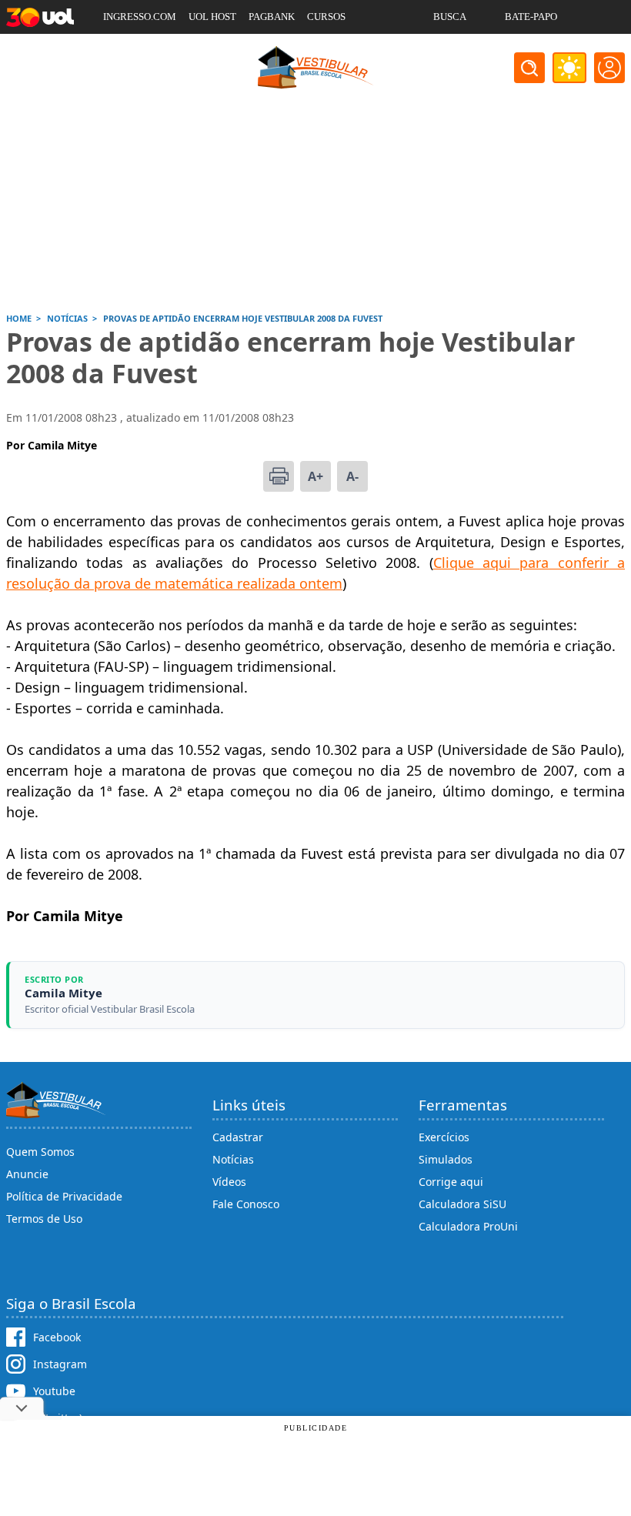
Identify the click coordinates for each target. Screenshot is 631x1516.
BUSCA (449, 16)
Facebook (57, 1337)
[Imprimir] (278, 476)
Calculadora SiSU (462, 1204)
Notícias (233, 1159)
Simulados (445, 1159)
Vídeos (229, 1181)
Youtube (54, 1391)
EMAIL (449, 50)
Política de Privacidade (64, 1196)
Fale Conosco (245, 1204)
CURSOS (326, 16)
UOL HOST (212, 16)
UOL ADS (123, 50)
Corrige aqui (451, 1181)
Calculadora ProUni (468, 1226)
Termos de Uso (44, 1218)
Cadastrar (237, 1137)
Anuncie (27, 1174)
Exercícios (444, 1137)
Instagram (60, 1364)
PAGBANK (272, 16)
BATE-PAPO (531, 16)
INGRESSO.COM (139, 16)
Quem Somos (40, 1151)
